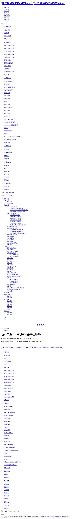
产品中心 (6, 12)
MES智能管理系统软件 (10, 139)
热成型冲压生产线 (9, 57)
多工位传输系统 (8, 81)
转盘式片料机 (14, 282)
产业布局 (6, 9)
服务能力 (6, 156)
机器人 (6, 38)
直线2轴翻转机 (8, 131)
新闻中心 (6, 19)
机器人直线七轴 (8, 119)
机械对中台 (7, 116)
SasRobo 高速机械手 (9, 122)
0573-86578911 (10, 195)
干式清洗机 (7, 98)
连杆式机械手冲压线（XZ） (18, 233)
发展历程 (6, 171)
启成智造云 (7, 69)
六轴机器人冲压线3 (15, 220)
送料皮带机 (7, 104)
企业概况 (6, 165)
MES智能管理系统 (9, 71)
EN (6, 20)
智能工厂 (6, 33)
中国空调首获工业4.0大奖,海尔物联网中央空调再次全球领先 (42, 347)
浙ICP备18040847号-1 (45, 517)
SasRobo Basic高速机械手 (11, 125)
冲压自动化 (7, 30)
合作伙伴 (6, 177)
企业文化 (6, 168)
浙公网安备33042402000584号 (61, 517)
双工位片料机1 (14, 279)
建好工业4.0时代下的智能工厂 (12, 347)
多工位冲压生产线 (9, 51)
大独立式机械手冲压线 (16, 230)
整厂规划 (6, 74)
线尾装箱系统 (7, 60)
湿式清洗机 (7, 96)
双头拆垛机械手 (14, 256)
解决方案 (6, 11)
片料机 (6, 128)
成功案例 (6, 14)
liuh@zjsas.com (10, 192)
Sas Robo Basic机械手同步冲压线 (19, 210)
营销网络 (6, 158)
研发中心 (6, 174)
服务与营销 (7, 16)
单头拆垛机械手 (14, 254)
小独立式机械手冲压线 (16, 231)
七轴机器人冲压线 (15, 215)
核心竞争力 (10, 203)
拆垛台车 (6, 101)
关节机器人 (7, 142)
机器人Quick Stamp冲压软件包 (12, 136)
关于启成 (6, 17)
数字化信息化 (7, 36)
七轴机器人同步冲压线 (16, 208)
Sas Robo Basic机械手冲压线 (18, 225)
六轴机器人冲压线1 (15, 216)
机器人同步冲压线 (9, 45)
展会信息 (6, 189)
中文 (5, 317)
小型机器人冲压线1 (15, 221)
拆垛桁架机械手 (8, 90)
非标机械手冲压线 (9, 54)
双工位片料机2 (14, 281)
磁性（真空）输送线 (9, 87)
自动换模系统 (7, 66)
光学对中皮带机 (8, 107)
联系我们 (6, 180)
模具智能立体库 (8, 63)
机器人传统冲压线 (9, 48)
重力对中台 (7, 113)
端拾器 (6, 133)
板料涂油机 (7, 93)
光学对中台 (7, 110)
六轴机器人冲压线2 (15, 218)
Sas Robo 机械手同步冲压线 (17, 211)
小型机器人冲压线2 (15, 223)
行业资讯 (6, 186)
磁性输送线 (7, 84)
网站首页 (6, 7)
